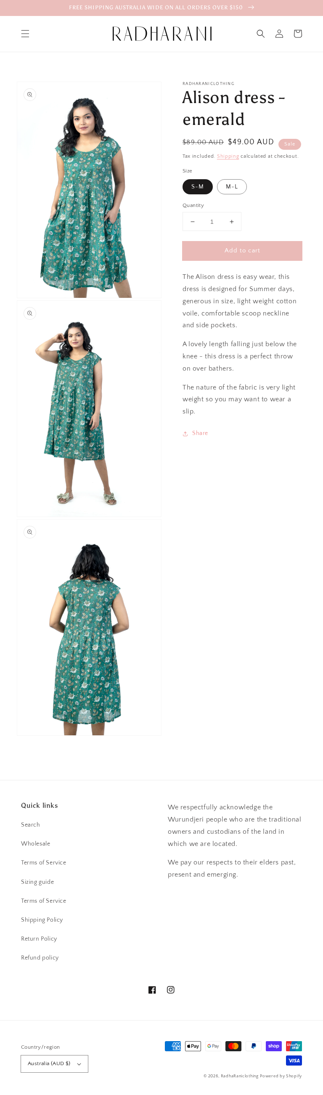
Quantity (193, 205)
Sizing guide (37, 882)
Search (30, 825)
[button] (25, 33)
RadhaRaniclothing (240, 1076)
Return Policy (39, 939)
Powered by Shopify (281, 1076)
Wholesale (35, 843)
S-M (197, 186)
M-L (232, 186)
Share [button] (200, 433)
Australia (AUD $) (49, 1063)
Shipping (228, 156)
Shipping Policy (42, 920)
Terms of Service (43, 862)
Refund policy (40, 957)
